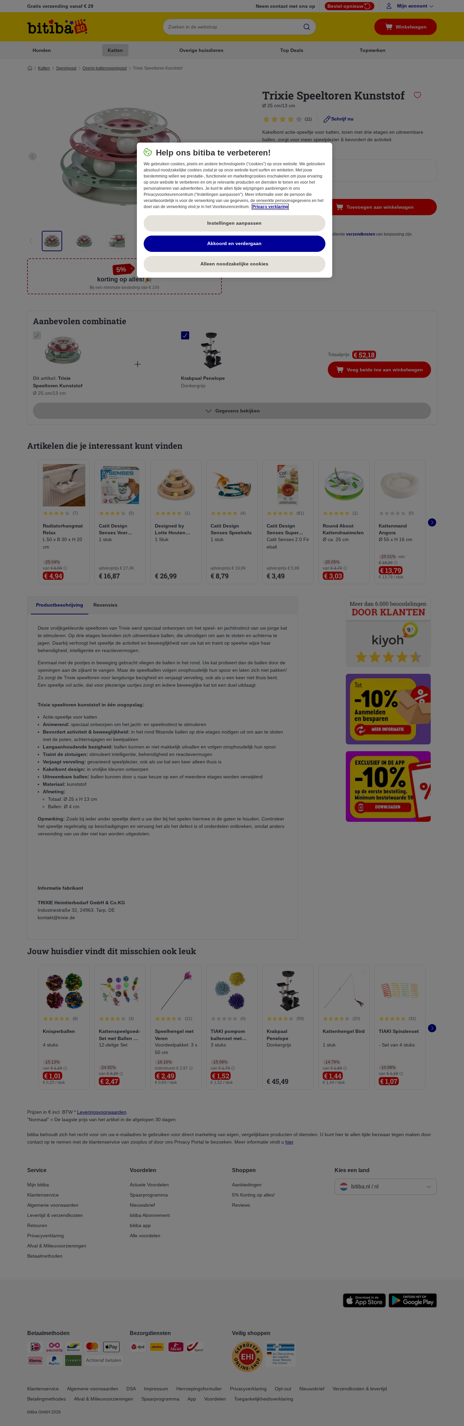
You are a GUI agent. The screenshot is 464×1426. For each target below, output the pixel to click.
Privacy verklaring (270, 206)
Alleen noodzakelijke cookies (234, 263)
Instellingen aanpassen (234, 223)
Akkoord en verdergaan (234, 243)
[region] (234, 210)
